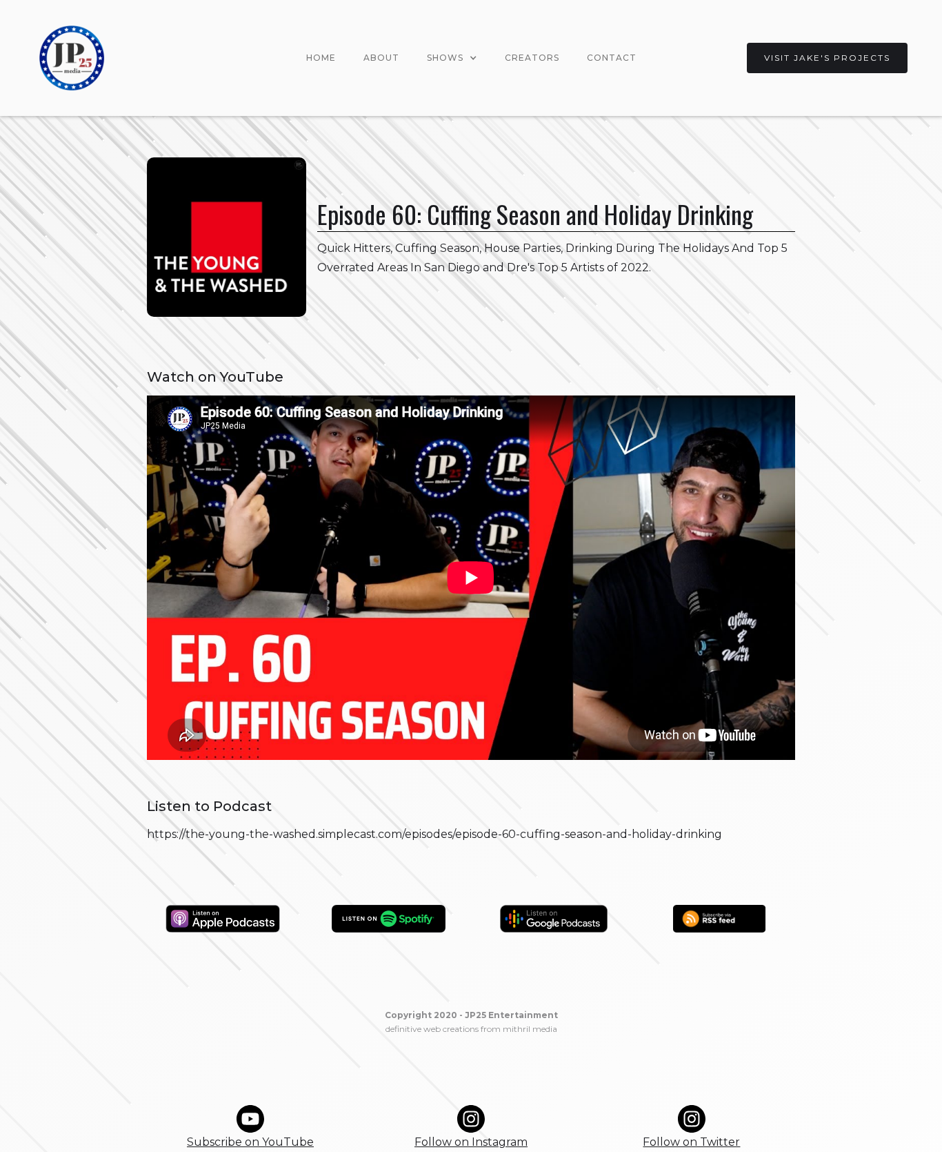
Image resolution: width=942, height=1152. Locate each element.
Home (321, 57)
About (381, 57)
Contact (612, 57)
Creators (532, 57)
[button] (452, 58)
